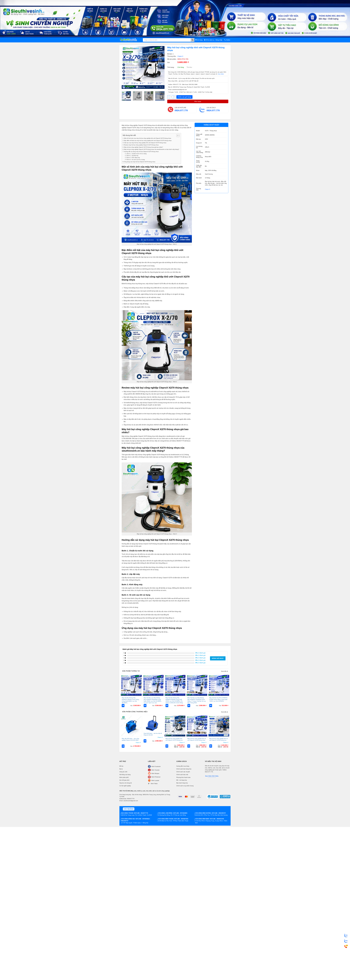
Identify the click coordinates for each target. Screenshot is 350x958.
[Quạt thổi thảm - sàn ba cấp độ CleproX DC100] (153, 723)
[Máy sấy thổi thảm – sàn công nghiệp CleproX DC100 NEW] (131, 726)
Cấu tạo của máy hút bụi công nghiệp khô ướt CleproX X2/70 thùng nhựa (145, 142)
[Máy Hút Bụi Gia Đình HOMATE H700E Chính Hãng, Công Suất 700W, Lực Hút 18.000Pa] (218, 685)
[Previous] (125, 67)
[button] (123, 705)
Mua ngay (197, 101)
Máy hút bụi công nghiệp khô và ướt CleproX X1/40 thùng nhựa (196, 739)
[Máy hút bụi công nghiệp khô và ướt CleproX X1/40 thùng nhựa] (196, 726)
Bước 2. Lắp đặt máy (132, 155)
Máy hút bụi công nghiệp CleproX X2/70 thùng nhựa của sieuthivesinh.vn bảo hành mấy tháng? (151, 149)
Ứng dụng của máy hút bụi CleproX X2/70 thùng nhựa (139, 161)
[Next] (161, 67)
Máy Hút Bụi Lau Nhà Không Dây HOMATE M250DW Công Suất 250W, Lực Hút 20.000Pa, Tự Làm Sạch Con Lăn (153, 700)
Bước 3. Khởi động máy (133, 157)
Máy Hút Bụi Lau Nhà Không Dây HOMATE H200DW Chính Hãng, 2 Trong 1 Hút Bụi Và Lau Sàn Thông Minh (196, 700)
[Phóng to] (124, 86)
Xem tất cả (224, 671)
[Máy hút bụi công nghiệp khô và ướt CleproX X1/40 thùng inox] (218, 726)
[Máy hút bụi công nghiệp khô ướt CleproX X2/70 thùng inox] (175, 726)
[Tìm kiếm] (192, 40)
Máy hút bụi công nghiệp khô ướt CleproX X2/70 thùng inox (174, 739)
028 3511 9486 (316, 53)
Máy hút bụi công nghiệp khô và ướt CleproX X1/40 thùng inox (218, 739)
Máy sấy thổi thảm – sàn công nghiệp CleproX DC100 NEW (130, 739)
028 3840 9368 (316, 50)
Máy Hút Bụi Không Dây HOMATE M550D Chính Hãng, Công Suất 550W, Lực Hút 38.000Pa (130, 700)
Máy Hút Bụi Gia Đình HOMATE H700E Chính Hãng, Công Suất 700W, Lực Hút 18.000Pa (218, 699)
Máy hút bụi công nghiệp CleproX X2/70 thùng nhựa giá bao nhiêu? (143, 147)
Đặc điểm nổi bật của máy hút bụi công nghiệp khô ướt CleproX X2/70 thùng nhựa (147, 140)
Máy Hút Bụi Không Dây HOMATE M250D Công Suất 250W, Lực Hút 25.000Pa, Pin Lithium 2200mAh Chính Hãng (174, 700)
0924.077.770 (316, 47)
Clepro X (180, 56)
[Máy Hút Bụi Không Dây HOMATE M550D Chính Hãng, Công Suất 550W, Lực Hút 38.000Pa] (131, 685)
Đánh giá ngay (218, 658)
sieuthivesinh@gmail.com (312, 62)
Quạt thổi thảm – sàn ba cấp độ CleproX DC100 (153, 734)
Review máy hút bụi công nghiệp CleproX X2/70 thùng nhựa (141, 145)
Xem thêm (221, 74)
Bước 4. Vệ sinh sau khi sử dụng (136, 159)
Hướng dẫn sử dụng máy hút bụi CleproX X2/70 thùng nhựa (141, 151)
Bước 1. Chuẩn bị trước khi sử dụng (136, 153)
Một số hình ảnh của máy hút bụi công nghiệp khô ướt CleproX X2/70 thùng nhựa (147, 138)
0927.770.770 (316, 44)
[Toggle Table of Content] (177, 135)
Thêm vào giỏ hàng (184, 97)
